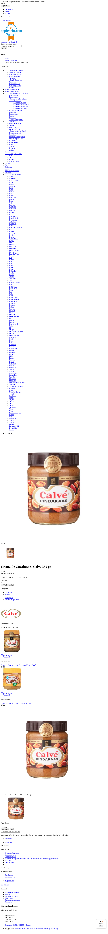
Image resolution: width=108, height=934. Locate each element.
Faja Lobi (12, 246)
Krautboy (12, 303)
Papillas (11, 87)
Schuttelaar (13, 375)
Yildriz (11, 422)
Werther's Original (15, 413)
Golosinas (8, 167)
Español (7, 11)
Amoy (11, 182)
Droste (11, 237)
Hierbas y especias (15, 110)
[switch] (101, 926)
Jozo (10, 280)
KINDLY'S (13, 288)
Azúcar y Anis (14, 161)
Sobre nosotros (10, 877)
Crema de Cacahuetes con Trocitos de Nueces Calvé (18, 665)
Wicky (11, 415)
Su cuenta (5, 885)
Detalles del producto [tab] (12, 600)
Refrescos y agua (15, 123)
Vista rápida (5, 657)
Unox (11, 390)
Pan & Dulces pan (13, 80)
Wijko (11, 417)
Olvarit (11, 347)
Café (10, 156)
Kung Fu (12, 309)
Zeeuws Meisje (14, 426)
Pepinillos (12, 118)
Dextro (11, 229)
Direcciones (9, 898)
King (11, 290)
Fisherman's (13, 248)
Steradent (12, 381)
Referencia (4, 624)
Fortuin (11, 252)
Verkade (12, 405)
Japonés (12, 78)
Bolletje (11, 199)
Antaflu (11, 184)
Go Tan (11, 256)
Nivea (11, 341)
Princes (11, 358)
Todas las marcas (13, 174)
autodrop (12, 186)
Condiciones (9, 875)
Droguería (12, 140)
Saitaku (11, 369)
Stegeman (12, 379)
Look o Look (13, 324)
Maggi (11, 330)
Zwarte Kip (13, 428)
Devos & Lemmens (15, 227)
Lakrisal (12, 311)
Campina (12, 205)
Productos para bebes (16, 139)
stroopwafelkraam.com (16, 382)
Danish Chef (13, 218)
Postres (11, 116)
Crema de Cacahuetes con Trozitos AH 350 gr (16, 703)
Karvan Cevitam (14, 282)
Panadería (12, 82)
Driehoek (12, 235)
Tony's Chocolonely (16, 386)
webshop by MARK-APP (24, 928)
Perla (11, 354)
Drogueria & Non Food (15, 131)
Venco (11, 401)
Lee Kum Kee (14, 316)
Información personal (12, 892)
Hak (10, 258)
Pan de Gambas (14, 76)
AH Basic (12, 178)
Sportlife (12, 377)
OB (10, 343)
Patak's (11, 350)
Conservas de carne (20, 108)
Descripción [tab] (9, 598)
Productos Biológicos (12, 89)
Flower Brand (14, 250)
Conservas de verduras (21, 104)
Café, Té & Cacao (13, 154)
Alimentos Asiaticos (14, 70)
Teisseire (12, 384)
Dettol (11, 226)
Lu (10, 328)
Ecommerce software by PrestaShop (46, 928)
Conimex (12, 210)
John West (12, 278)
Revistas (8, 173)
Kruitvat (12, 148)
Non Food (12, 135)
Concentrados (13, 127)
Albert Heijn (13, 180)
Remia (11, 365)
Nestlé (11, 339)
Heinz (11, 261)
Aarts (11, 176)
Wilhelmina (13, 418)
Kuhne (11, 307)
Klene (11, 294)
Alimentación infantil (12, 171)
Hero (11, 267)
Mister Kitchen (14, 335)
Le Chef (12, 314)
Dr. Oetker (12, 233)
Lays (11, 313)
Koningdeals (13, 142)
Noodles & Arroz (15, 74)
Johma (11, 277)
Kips (10, 292)
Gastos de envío (10, 857)
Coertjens (12, 207)
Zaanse (11, 424)
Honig (11, 273)
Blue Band (12, 197)
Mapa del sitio (9, 881)
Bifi (10, 193)
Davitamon (13, 220)
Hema (11, 144)
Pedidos (7, 894)
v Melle (11, 394)
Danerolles (12, 216)
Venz (11, 403)
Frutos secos (13, 97)
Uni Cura (12, 388)
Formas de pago (10, 855)
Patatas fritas (13, 95)
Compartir (8, 592)
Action (11, 150)
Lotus (11, 326)
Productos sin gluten (12, 91)
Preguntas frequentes (12, 853)
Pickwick (12, 356)
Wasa (11, 411)
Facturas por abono (11, 896)
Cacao (11, 159)
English (7, 13)
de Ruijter (12, 222)
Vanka (11, 398)
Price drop (8, 860)
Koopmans (13, 301)
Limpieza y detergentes (17, 137)
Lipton (11, 320)
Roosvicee (12, 367)
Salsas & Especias (15, 72)
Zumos (11, 125)
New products (9, 862)
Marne (11, 333)
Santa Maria (13, 373)
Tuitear (7, 594)
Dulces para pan (14, 84)
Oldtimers (12, 345)
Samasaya (12, 371)
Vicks (11, 409)
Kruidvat (12, 305)
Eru (10, 243)
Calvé (11, 203)
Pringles (12, 360)
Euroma (12, 244)
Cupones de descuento (12, 900)
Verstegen (12, 407)
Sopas (7, 169)
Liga (10, 318)
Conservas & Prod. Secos (16, 99)
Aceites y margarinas (16, 120)
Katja (11, 284)
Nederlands (9, 9)
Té (10, 157)
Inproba (11, 275)
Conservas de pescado (21, 106)
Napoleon (12, 337)
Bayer (11, 188)
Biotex (11, 195)
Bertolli (11, 191)
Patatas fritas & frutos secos (16, 93)
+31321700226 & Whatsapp (18, 924)
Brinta (11, 201)
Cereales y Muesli (15, 86)
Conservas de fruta (20, 103)
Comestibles (13, 112)
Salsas (7, 165)
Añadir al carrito (7, 585)
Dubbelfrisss (13, 239)
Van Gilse (12, 396)
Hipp (11, 269)
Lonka (11, 322)
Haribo (11, 260)
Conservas (15, 101)
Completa (12, 208)
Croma (11, 212)
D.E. (10, 214)
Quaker (11, 362)
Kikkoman (12, 286)
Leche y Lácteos (14, 129)
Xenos (11, 146)
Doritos (11, 231)
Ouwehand (13, 348)
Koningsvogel (14, 299)
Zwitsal (11, 430)
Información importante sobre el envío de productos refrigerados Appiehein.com (31, 859)
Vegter (11, 399)
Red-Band (12, 364)
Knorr (11, 295)
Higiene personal (15, 133)
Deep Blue (12, 224)
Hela (10, 263)
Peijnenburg (13, 352)
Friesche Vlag (14, 254)
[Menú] (104, 920)
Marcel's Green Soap (16, 331)
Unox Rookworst (15, 392)
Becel (11, 190)
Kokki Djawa (13, 297)
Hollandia (12, 271)
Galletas (7, 152)
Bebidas (10, 122)
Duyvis (11, 241)
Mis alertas (8, 902)
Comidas (8, 163)
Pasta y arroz (13, 114)
